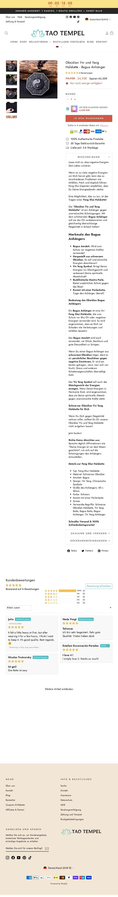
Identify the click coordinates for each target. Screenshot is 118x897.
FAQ (20, 17)
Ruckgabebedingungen (72, 819)
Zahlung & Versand (15, 21)
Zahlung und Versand (89, 533)
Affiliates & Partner (15, 809)
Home (14, 41)
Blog (90, 41)
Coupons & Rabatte (15, 804)
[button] (72, 72)
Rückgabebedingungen (89, 540)
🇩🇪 (58, 46)
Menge (71, 94)
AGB (63, 804)
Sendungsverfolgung (35, 17)
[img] (31, 627)
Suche (63, 785)
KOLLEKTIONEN (39, 41)
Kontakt (101, 41)
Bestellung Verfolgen (69, 41)
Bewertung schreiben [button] (99, 586)
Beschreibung (89, 157)
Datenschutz (66, 800)
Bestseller (10, 800)
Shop (23, 41)
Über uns (10, 17)
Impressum (66, 795)
